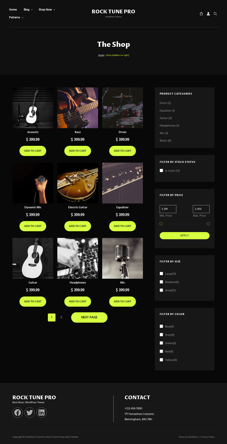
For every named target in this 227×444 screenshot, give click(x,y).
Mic (122, 282)
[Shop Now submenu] (54, 10)
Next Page (89, 317)
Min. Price (166, 216)
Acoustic (33, 132)
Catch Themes (71, 437)
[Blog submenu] (32, 10)
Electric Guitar (77, 207)
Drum (122, 132)
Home (101, 55)
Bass (78, 132)
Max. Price (199, 216)
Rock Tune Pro (113, 11)
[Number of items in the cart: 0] (201, 13)
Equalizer (122, 207)
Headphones (78, 282)
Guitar (33, 282)
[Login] (208, 13)
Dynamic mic (32, 207)
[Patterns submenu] (22, 17)
